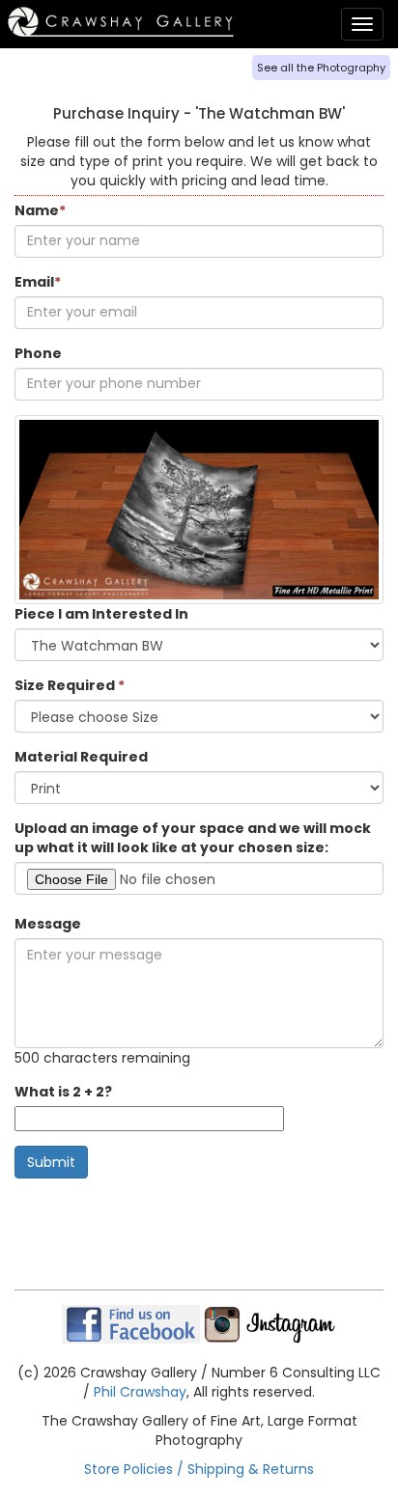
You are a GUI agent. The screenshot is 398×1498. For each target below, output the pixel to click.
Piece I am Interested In (101, 614)
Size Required (69, 685)
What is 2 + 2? (63, 1091)
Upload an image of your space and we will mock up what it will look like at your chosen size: (192, 837)
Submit (51, 1162)
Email (37, 281)
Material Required (81, 756)
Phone (38, 353)
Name (40, 210)
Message (47, 923)
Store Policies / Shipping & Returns (199, 1469)
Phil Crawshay (140, 1391)
